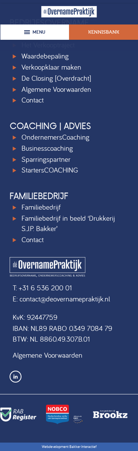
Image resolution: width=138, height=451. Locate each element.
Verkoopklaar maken (51, 67)
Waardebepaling (45, 55)
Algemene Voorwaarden (56, 89)
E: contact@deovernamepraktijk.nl (61, 298)
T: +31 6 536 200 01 (42, 287)
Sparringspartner (46, 159)
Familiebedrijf (41, 207)
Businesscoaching (47, 148)
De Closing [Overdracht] (56, 78)
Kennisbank (103, 32)
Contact (32, 99)
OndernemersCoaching (55, 137)
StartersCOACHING (49, 169)
